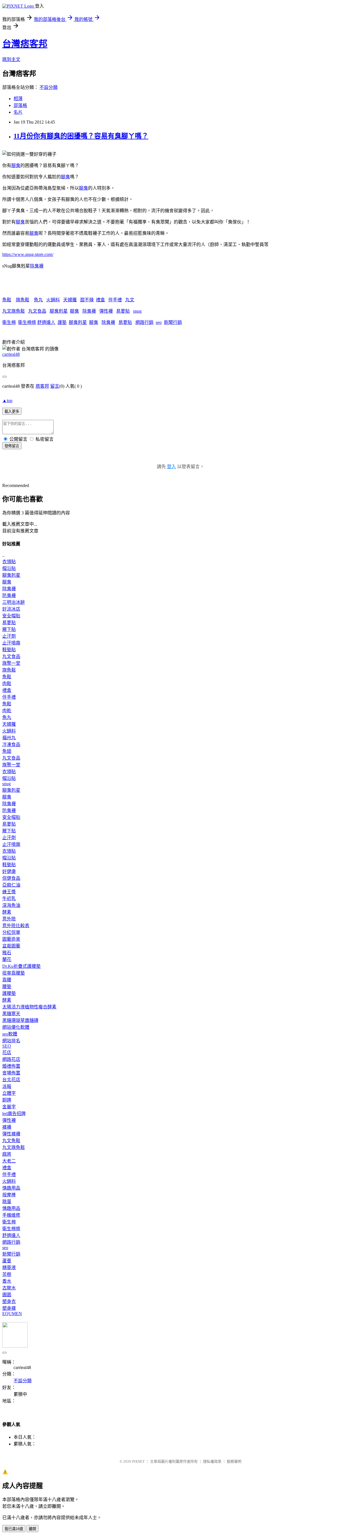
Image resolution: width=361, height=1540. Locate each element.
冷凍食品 (11, 744)
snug (137, 311)
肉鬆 (6, 683)
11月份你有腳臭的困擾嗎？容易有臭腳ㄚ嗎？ (81, 136)
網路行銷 (144, 322)
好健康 (9, 871)
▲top (7, 400)
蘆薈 (6, 1260)
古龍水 (9, 1287)
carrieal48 (11, 354)
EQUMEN (12, 1313)
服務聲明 (234, 1461)
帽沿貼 (9, 568)
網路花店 (11, 1059)
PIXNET (138, 1461)
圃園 (6, 1294)
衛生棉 (9, 322)
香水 (6, 1281)
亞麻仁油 (11, 885)
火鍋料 (53, 299)
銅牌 (6, 1100)
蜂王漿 (9, 891)
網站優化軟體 (15, 1027)
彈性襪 (106, 311)
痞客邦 (42, 386)
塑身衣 (9, 1301)
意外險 (9, 918)
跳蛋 (6, 1201)
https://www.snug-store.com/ (27, 254)
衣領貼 (9, 561)
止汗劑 (9, 636)
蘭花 (6, 959)
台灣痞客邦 (24, 44)
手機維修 (11, 1215)
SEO (6, 1046)
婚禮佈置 (11, 1066)
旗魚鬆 (22, 299)
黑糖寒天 (11, 1013)
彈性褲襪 (11, 1133)
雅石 (6, 952)
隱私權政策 (212, 1461)
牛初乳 (9, 898)
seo (159, 322)
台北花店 (11, 1079)
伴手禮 (115, 299)
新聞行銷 (173, 322)
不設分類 (48, 87)
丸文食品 (37, 311)
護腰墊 (9, 993)
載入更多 (12, 411)
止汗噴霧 (11, 642)
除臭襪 (36, 266)
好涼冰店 (11, 609)
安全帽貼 (11, 615)
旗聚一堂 (11, 663)
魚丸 (38, 299)
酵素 (6, 912)
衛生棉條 (27, 322)
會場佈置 (11, 1072)
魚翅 (6, 751)
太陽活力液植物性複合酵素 (29, 1006)
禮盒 (100, 299)
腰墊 (6, 986)
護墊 (62, 322)
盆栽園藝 (11, 946)
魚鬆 (6, 299)
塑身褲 (9, 1308)
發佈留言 (12, 446)
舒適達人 (46, 322)
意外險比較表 (15, 925)
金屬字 (9, 1106)
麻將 (6, 1154)
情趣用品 (11, 1188)
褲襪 (6, 1127)
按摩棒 (9, 1194)
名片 (18, 112)
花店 (6, 1052)
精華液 (9, 1267)
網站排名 (11, 1040)
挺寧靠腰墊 (13, 973)
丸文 (129, 299)
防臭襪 (9, 595)
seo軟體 (9, 1034)
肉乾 (6, 710)
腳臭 (15, 165)
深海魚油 (11, 905)
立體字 (9, 1093)
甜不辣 (87, 299)
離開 (32, 1529)
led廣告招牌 (14, 1113)
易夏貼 (123, 311)
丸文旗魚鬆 (13, 311)
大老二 (9, 1161)
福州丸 (9, 737)
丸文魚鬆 (11, 1140)
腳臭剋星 (59, 311)
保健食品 (11, 878)
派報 (6, 1086)
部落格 (20, 105)
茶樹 (6, 1274)
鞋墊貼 (9, 649)
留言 (54, 386)
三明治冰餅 (13, 602)
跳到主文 (11, 59)
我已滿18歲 (14, 1529)
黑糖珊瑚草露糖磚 (20, 1020)
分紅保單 (11, 932)
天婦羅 (70, 299)
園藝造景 (11, 939)
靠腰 (6, 979)
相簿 (18, 98)
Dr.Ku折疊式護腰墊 (21, 966)
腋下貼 (9, 629)
